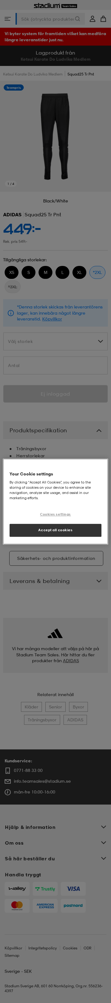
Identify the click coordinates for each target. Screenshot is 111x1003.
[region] (55, 502)
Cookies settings (55, 514)
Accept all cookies (55, 530)
